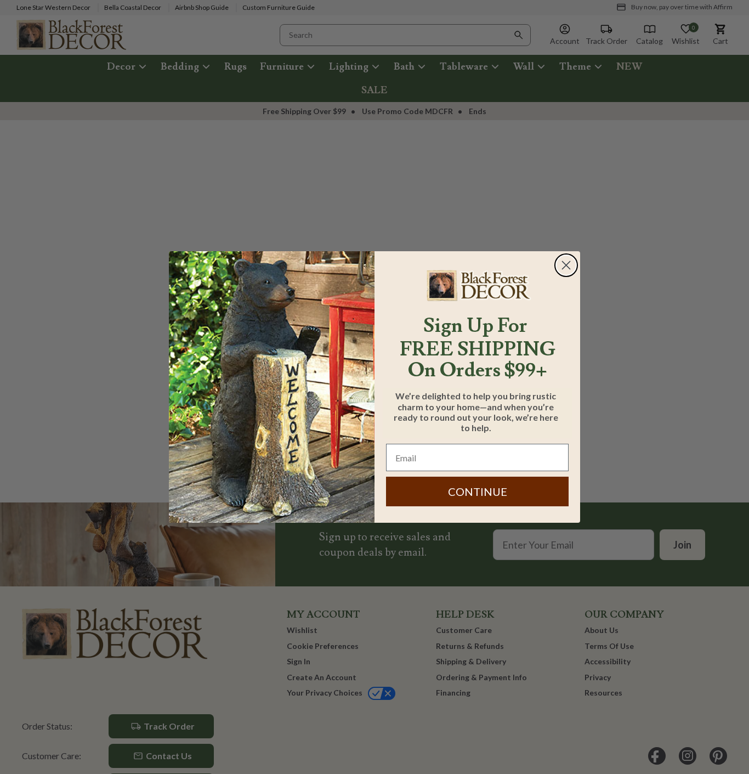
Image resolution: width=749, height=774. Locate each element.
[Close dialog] (566, 265)
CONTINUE (477, 491)
